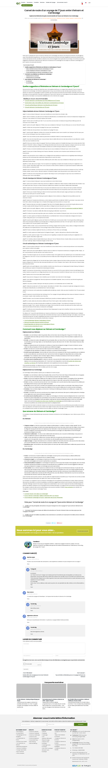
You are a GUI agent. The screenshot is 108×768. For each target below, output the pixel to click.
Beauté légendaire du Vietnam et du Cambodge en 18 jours (39, 324)
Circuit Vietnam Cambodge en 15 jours (37, 107)
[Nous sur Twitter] (86, 766)
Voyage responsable (21, 750)
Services (42, 2)
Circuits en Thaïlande (34, 733)
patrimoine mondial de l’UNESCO (74, 208)
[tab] (54, 506)
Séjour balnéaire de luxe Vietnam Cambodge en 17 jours (39, 69)
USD (89, 2)
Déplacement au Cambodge (33, 77)
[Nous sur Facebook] (84, 766)
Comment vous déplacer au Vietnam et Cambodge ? (38, 74)
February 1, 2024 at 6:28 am (36, 571)
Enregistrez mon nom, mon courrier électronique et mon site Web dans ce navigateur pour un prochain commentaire (54, 660)
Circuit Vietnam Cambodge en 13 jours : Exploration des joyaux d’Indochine (43, 497)
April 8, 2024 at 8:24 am (32, 594)
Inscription (80, 724)
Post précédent (27, 673)
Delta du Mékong (33, 743)
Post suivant (81, 673)
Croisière (36, 2)
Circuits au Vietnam (33, 731)
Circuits (23, 2)
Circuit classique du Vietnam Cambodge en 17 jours (38, 70)
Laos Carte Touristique (47, 748)
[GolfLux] (76, 766)
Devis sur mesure (82, 531)
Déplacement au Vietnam (32, 76)
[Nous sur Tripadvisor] (82, 766)
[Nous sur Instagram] (89, 766)
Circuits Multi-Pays (33, 740)
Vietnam (44, 731)
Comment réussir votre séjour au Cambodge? (36, 494)
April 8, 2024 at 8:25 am (32, 617)
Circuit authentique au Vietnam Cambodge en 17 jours (39, 72)
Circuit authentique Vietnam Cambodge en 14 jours (41, 105)
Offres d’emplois (20, 753)
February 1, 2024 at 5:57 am (33, 559)
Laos (43, 736)
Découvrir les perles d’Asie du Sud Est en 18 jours (36, 322)
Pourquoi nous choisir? (22, 741)
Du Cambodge (29, 83)
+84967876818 (81, 750)
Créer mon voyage (27, 5)
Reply (28, 564)
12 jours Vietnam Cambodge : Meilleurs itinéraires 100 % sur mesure (41, 495)
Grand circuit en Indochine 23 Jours (33, 326)
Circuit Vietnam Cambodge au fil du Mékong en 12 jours (42, 100)
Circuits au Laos (33, 736)
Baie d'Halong (32, 741)
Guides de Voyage (50, 2)
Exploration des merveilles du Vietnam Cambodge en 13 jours (44, 103)
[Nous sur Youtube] (88, 766)
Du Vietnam (29, 81)
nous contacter (69, 487)
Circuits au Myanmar (34, 738)
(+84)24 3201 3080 (78, 748)
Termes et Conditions (21, 748)
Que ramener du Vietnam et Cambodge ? (35, 79)
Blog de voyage (45, 740)
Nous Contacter (20, 751)
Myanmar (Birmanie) (47, 738)
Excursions (29, 2)
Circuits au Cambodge (34, 735)
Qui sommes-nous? (62, 2)
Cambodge (45, 735)
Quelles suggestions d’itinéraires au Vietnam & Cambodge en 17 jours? (43, 67)
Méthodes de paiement (22, 746)
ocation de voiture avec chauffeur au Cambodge (49, 401)
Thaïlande (44, 733)
